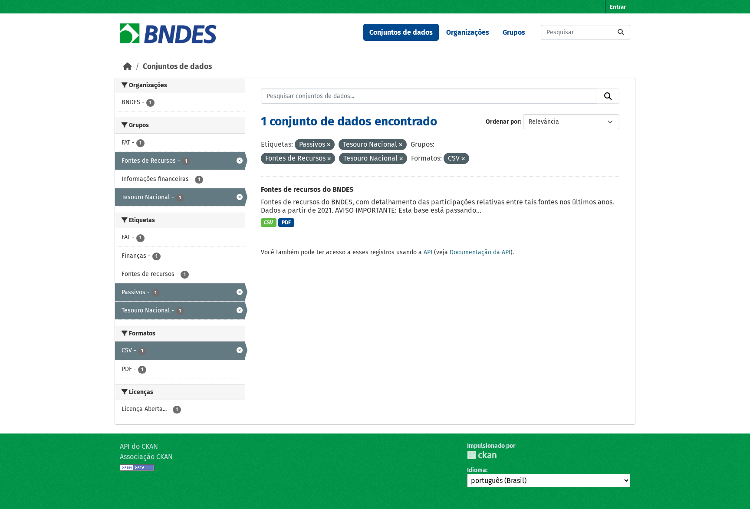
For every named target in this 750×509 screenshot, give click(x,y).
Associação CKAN (146, 457)
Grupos (514, 32)
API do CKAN (139, 446)
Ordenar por (503, 121)
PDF (286, 223)
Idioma (476, 470)
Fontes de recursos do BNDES (307, 189)
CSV (268, 223)
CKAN (482, 455)
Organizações (467, 32)
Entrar (618, 6)
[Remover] (328, 145)
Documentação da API (480, 252)
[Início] (127, 66)
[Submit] (620, 32)
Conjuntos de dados (401, 32)
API (428, 252)
